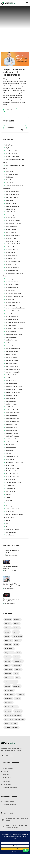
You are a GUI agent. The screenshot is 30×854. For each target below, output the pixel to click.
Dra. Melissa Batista (12, 424)
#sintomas (16, 686)
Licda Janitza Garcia (12, 468)
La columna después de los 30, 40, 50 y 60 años (11, 600)
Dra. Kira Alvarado (11, 407)
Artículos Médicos (11, 154)
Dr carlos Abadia (11, 203)
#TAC (19, 35)
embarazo (8, 711)
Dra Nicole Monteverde (13, 369)
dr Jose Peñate (11, 218)
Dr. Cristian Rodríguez (12, 267)
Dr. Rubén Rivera (11, 331)
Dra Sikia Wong (10, 378)
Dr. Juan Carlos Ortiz (12, 299)
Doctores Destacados (9, 804)
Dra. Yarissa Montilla (12, 442)
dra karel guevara (11, 354)
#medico (7, 661)
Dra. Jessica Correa (12, 401)
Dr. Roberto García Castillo (14, 328)
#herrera (7, 657)
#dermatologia (17, 636)
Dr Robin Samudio (11, 232)
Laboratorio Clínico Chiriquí (14, 462)
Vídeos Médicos (11, 532)
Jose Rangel (10, 459)
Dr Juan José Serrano (13, 221)
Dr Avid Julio (10, 200)
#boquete (17, 619)
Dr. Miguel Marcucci (12, 317)
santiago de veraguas (11, 727)
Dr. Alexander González (13, 241)
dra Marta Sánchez (12, 363)
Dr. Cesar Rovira (11, 264)
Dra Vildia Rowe (11, 381)
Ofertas (8, 497)
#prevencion (9, 677)
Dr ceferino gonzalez (11, 707)
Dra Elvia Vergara (11, 340)
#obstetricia (16, 665)
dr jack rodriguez (11, 215)
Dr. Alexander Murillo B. (13, 244)
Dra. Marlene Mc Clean (13, 413)
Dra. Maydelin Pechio (12, 421)
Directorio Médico (8, 801)
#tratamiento (9, 690)
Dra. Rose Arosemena (13, 436)
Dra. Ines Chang (11, 398)
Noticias (8, 494)
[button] (26, 850)
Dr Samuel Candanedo (13, 235)
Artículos (6, 775)
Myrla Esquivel (10, 488)
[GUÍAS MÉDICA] (8, 3)
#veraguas (8, 698)
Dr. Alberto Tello (11, 238)
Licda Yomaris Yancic (12, 471)
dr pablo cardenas (11, 229)
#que (17, 677)
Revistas (8, 503)
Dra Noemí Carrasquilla (13, 372)
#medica (16, 657)
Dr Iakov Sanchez (11, 212)
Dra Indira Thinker (11, 346)
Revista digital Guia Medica (13, 715)
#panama (18, 669)
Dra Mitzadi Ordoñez (12, 366)
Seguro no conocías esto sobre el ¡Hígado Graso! (14, 72)
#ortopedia (8, 669)
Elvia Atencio (10, 445)
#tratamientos (9, 694)
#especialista (9, 653)
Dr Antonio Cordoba (12, 197)
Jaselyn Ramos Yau (12, 456)
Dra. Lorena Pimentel (12, 410)
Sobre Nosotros (8, 768)
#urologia (21, 694)
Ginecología (18, 711)
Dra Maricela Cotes (12, 360)
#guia (18, 653)
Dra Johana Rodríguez (13, 349)
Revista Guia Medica (11, 723)
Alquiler (8, 148)
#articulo (8, 619)
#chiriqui (16, 628)
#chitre (7, 632)
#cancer (16, 623)
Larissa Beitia (10, 465)
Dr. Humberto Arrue (12, 287)
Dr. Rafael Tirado (11, 325)
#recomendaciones (11, 682)
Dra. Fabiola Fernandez (13, 392)
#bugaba (7, 623)
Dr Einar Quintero (11, 209)
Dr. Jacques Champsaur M (14, 293)
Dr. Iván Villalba (10, 290)
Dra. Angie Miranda (12, 383)
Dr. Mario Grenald (11, 314)
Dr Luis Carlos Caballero (13, 223)
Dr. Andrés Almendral (12, 250)
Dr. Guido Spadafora (12, 279)
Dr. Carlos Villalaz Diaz (13, 261)
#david (7, 636)
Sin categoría (10, 506)
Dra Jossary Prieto (12, 351)
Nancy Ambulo (10, 491)
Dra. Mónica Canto (11, 430)
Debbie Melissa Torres (13, 183)
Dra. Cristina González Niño (14, 389)
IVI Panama (9, 450)
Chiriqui (17, 698)
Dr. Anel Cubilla (10, 253)
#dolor (16, 644)
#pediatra (8, 673)
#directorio (8, 640)
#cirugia (15, 632)
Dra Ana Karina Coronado (14, 334)
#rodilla (7, 686)
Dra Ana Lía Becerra (12, 337)
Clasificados (10, 177)
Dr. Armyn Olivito (11, 258)
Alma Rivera (9, 145)
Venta (7, 526)
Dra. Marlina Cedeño (12, 415)
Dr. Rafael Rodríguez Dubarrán (15, 322)
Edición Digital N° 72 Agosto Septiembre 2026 (11, 585)
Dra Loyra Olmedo (11, 357)
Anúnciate (6, 781)
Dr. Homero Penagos (12, 285)
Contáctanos (7, 784)
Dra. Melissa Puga (11, 427)
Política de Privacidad (10, 787)
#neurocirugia (18, 661)
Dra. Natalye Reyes (12, 433)
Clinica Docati (10, 180)
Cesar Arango (10, 171)
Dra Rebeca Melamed (12, 375)
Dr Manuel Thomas (11, 226)
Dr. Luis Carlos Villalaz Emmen (15, 308)
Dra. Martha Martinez (12, 418)
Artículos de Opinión (12, 151)
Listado (5, 771)
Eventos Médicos (11, 447)
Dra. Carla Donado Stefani (14, 386)
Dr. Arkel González (11, 255)
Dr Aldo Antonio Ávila (12, 191)
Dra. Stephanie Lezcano (13, 439)
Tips (7, 523)
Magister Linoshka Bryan (13, 482)
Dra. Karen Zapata (11, 404)
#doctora (8, 644)
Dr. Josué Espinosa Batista (14, 296)
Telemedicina (10, 512)
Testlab (8, 520)
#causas (7, 628)
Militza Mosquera (11, 485)
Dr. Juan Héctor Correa (13, 302)
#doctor (17, 640)
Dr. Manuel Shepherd (12, 311)
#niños (7, 665)
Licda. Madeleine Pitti (12, 474)
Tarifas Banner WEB (12, 509)
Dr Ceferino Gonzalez (12, 206)
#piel (16, 673)
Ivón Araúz (9, 453)
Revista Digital (7, 778)
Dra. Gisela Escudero (12, 395)
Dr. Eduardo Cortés (12, 270)
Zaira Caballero (10, 535)
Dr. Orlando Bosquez (12, 319)
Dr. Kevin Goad (10, 305)
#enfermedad (9, 648)
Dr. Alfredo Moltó (11, 247)
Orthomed (9, 500)
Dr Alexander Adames (13, 194)
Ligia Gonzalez (10, 480)
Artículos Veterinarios (13, 156)
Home (11, 35)
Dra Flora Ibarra (11, 343)
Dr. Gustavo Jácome (12, 282)
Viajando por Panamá (12, 529)
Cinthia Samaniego (12, 174)
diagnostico (8, 702)
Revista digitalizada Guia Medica (14, 719)
